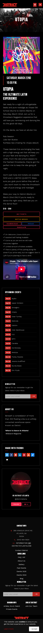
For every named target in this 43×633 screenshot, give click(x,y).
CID (13, 334)
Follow (16, 504)
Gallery (21, 564)
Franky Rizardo (17, 357)
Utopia (14, 312)
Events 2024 (21, 575)
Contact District (21, 550)
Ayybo (14, 299)
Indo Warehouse (18, 330)
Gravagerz (15, 308)
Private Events (11, 609)
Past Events (21, 568)
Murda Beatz (17, 366)
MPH (13, 339)
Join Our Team (31, 606)
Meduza (15, 352)
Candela (15, 343)
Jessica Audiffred (18, 361)
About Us (21, 561)
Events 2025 (21, 571)
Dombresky (16, 348)
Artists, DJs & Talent (12, 606)
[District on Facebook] (20, 482)
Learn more (8, 629)
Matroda (15, 321)
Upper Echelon (17, 303)
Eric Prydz (16, 370)
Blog (21, 579)
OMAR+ (15, 325)
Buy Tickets (21, 214)
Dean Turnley (17, 317)
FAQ (19, 557)
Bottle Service (21, 219)
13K (27, 504)
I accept (34, 629)
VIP (24, 557)
